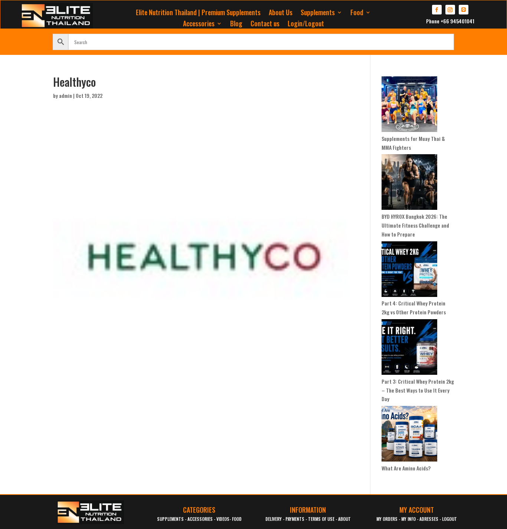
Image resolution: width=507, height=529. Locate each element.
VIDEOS (222, 519)
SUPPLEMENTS (170, 519)
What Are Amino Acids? (406, 468)
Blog (236, 24)
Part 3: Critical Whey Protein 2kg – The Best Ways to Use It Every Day (418, 390)
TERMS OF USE (321, 519)
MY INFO (408, 519)
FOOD (237, 519)
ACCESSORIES (200, 519)
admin (65, 95)
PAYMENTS (294, 519)
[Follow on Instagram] (450, 9)
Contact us (265, 24)
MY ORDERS (387, 519)
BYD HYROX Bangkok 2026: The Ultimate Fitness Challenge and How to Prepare (415, 225)
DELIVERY (273, 519)
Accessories (199, 24)
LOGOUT (449, 519)
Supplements (318, 13)
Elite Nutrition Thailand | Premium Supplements (198, 13)
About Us (280, 13)
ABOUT (344, 519)
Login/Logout (306, 24)
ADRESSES (428, 519)
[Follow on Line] (463, 9)
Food (356, 13)
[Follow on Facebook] (437, 9)
